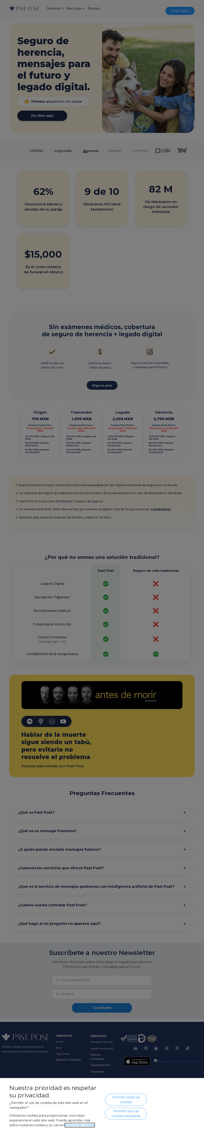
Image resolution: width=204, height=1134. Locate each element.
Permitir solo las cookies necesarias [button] (126, 1113)
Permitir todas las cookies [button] (126, 1099)
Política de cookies (79, 1125)
